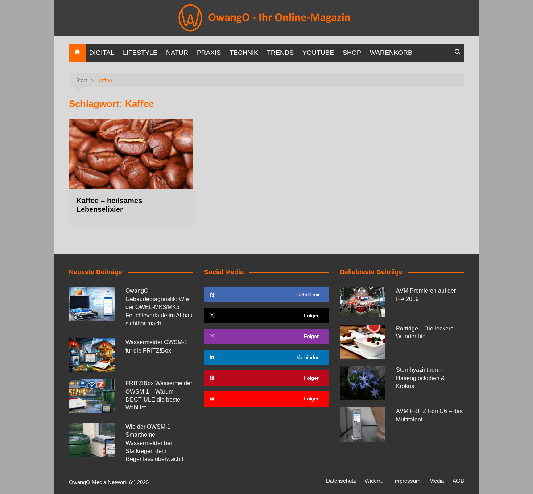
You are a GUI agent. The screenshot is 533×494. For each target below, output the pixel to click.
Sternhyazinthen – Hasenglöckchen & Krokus (420, 378)
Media (436, 481)
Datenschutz (341, 481)
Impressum (407, 481)
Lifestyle (140, 52)
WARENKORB (391, 52)
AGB (458, 481)
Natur (177, 52)
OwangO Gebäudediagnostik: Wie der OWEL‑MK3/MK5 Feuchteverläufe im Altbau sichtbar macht (159, 307)
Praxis (209, 52)
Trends (280, 52)
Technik (244, 52)
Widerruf (375, 481)
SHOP (352, 52)
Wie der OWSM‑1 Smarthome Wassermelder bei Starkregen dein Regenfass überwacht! (154, 443)
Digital (101, 52)
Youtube (318, 52)
